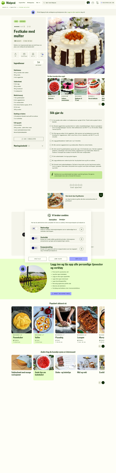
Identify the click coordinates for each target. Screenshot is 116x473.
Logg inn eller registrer (73, 12)
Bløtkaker (22, 21)
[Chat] (88, 3)
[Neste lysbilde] (103, 104)
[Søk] (44, 3)
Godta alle (78, 259)
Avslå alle (37, 259)
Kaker (16, 21)
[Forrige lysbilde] (99, 104)
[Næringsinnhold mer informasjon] (29, 146)
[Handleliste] (97, 3)
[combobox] (64, 3)
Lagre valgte (58, 259)
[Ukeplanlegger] (93, 3)
